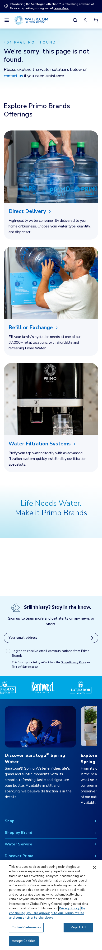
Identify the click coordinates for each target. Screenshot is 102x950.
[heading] (51, 211)
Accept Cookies (24, 941)
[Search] (75, 20)
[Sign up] (90, 638)
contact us (13, 76)
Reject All (78, 927)
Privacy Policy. (69, 908)
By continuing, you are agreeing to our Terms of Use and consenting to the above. (47, 913)
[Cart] (95, 20)
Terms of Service (21, 667)
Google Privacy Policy (73, 662)
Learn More (61, 8)
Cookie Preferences (26, 927)
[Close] (94, 867)
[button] (85, 20)
